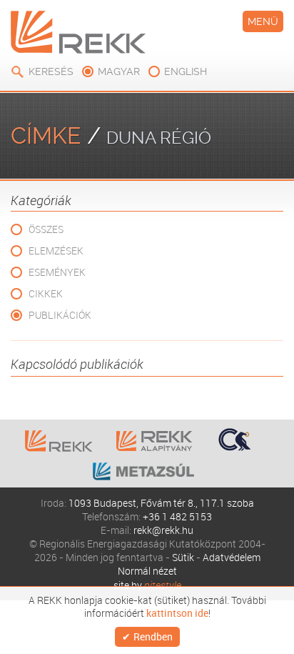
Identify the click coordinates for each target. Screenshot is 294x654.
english (185, 71)
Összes (46, 229)
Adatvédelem (231, 557)
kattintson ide (177, 613)
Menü (263, 21)
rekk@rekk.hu (163, 530)
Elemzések (56, 250)
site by (147, 585)
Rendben (153, 636)
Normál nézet (147, 571)
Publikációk (60, 315)
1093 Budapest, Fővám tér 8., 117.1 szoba (161, 503)
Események (57, 272)
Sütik (183, 557)
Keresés (51, 71)
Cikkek (46, 293)
